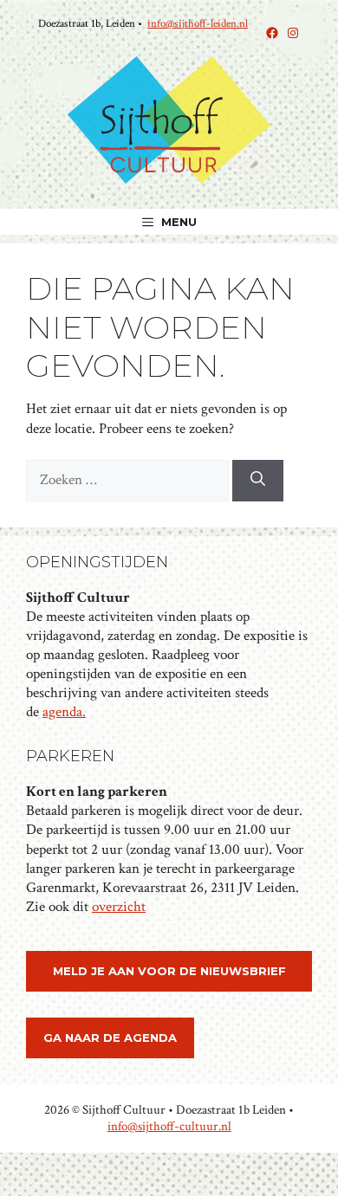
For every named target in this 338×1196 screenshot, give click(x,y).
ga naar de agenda (110, 1037)
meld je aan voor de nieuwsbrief (169, 971)
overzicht (119, 906)
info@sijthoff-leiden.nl (197, 23)
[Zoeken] (257, 480)
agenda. (64, 711)
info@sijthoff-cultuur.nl (169, 1126)
